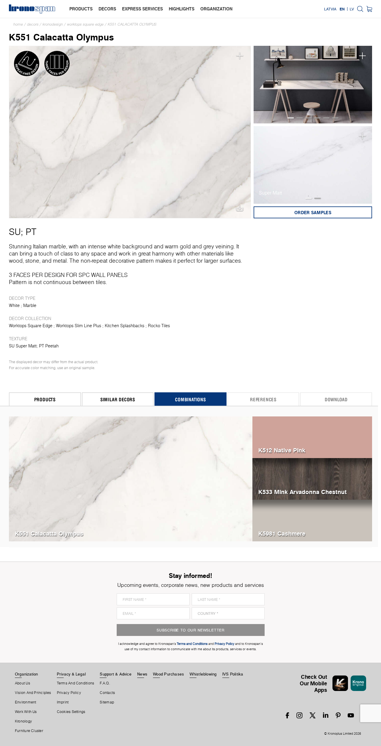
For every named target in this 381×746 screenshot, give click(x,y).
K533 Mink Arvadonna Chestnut (302, 492)
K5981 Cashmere (281, 533)
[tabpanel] (313, 85)
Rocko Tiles (159, 326)
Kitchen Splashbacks (124, 326)
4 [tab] (317, 117)
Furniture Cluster (29, 730)
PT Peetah (49, 346)
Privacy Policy (69, 692)
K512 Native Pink (281, 450)
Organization (26, 674)
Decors (32, 24)
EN (342, 9)
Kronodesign (53, 24)
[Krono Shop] (369, 9)
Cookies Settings (71, 711)
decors (107, 9)
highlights (181, 9)
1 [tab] (291, 117)
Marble (29, 305)
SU (15, 231)
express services (142, 9)
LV (352, 9)
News (142, 674)
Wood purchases (168, 674)
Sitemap (107, 702)
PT (31, 231)
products (81, 9)
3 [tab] (308, 117)
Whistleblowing (203, 674)
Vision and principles (33, 692)
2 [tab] (299, 117)
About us (22, 683)
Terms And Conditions (75, 683)
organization (216, 9)
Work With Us (26, 711)
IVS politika (232, 674)
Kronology (23, 721)
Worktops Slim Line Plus (78, 326)
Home (18, 24)
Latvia (330, 9)
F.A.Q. (105, 683)
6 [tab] (335, 117)
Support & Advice (116, 674)
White (14, 305)
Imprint (63, 702)
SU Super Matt (23, 346)
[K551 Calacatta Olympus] (130, 132)
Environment (25, 702)
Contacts (107, 692)
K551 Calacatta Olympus (132, 24)
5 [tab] (326, 117)
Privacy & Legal (71, 674)
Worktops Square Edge (85, 24)
